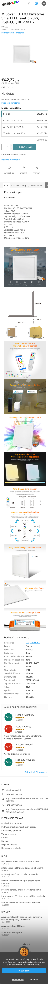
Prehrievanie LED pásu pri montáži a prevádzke (23, 896)
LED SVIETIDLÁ (33, 642)
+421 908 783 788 (14, 794)
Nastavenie (18, 979)
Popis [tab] (6, 185)
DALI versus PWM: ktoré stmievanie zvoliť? (20, 861)
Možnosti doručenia (10, 102)
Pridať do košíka (26, 147)
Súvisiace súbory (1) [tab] (20, 185)
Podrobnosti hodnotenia (12, 32)
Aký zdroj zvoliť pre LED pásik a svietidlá (19, 874)
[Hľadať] (29, 3)
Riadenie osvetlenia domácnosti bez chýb (20, 902)
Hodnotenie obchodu (11, 848)
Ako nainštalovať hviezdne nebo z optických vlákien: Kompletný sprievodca (21, 918)
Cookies (4, 837)
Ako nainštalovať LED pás (13, 926)
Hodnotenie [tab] (36, 185)
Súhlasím (25, 971)
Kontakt (4, 841)
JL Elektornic (25, 944)
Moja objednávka (9, 844)
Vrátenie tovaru (8, 834)
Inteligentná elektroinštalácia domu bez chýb (22, 868)
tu (39, 964)
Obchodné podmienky (11, 823)
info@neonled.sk (13, 790)
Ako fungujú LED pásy (11, 932)
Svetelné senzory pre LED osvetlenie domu (21, 889)
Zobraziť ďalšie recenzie (36, 772)
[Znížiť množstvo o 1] (11, 148)
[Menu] (44, 3)
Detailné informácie (10, 159)
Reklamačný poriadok (11, 830)
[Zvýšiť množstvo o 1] (11, 145)
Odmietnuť (34, 979)
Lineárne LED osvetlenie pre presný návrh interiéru (20, 882)
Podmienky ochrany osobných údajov (18, 827)
